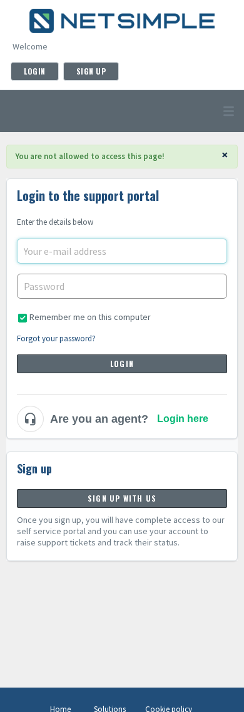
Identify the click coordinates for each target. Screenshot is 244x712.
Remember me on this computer (90, 316)
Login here (182, 418)
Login (122, 363)
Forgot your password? (56, 338)
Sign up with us (122, 498)
